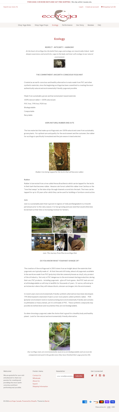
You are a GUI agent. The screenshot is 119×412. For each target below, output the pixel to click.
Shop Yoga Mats (24, 25)
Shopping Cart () (109, 7)
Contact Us (37, 375)
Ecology (55, 25)
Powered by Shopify (29, 401)
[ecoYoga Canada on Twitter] (92, 375)
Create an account (92, 7)
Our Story (80, 25)
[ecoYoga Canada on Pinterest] (103, 375)
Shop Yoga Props (41, 25)
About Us (36, 381)
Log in (81, 7)
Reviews (91, 25)
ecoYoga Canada (15, 401)
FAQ (99, 25)
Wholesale (36, 378)
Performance (67, 25)
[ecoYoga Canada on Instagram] (100, 375)
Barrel (47, 401)
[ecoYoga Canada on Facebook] (96, 375)
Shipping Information (40, 386)
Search (35, 384)
